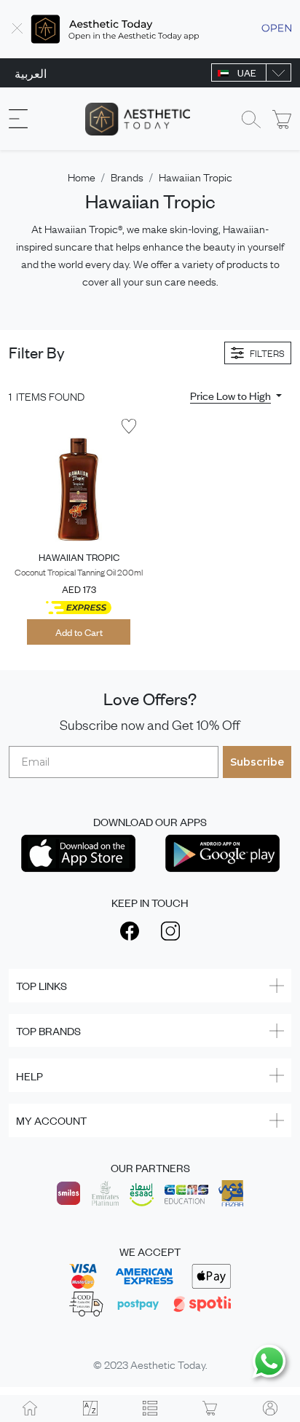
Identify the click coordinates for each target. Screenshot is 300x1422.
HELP (29, 1075)
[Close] (17, 29)
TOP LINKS (41, 985)
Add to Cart (79, 632)
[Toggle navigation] (18, 119)
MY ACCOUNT (51, 1120)
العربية (31, 73)
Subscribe (257, 762)
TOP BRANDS (48, 1030)
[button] (236, 395)
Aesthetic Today (167, 1364)
